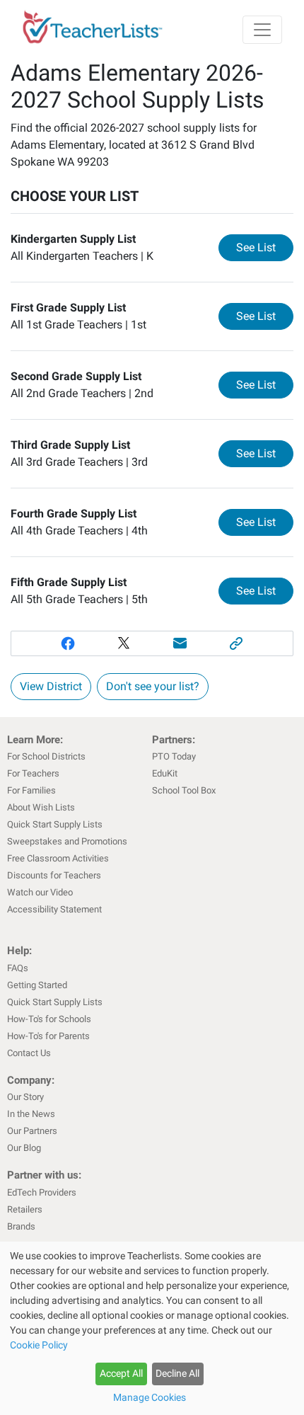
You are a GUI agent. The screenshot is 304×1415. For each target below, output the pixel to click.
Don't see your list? (152, 686)
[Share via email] (180, 643)
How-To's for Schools (49, 1019)
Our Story (25, 1097)
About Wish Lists (41, 807)
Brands (21, 1226)
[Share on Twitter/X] (123, 643)
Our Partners (32, 1130)
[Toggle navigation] (262, 30)
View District (51, 686)
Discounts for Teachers (54, 875)
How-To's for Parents (48, 1036)
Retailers (24, 1209)
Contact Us (29, 1053)
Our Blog (24, 1147)
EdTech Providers (41, 1192)
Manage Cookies (149, 1397)
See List (264, 247)
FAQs (17, 968)
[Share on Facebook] (68, 643)
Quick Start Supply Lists (55, 824)
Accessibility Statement (54, 909)
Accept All (121, 1373)
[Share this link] (237, 643)
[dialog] (152, 1328)
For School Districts (46, 756)
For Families (31, 790)
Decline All (177, 1373)
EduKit (164, 773)
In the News (31, 1113)
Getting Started (37, 985)
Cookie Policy (39, 1345)
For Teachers (33, 773)
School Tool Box (184, 790)
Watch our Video (40, 892)
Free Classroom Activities (58, 858)
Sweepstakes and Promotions (67, 841)
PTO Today (174, 756)
